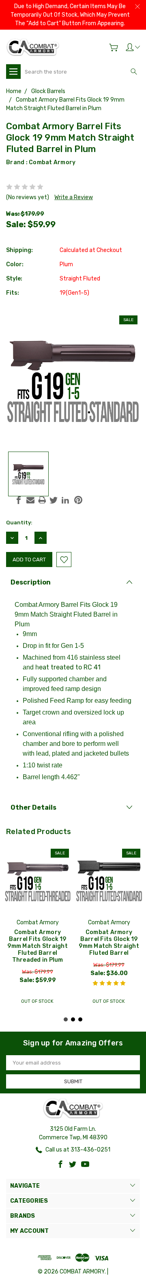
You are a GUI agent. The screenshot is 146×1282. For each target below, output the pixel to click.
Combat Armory (52, 162)
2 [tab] (73, 1019)
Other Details (33, 807)
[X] (53, 500)
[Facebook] (19, 500)
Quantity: (19, 522)
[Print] (42, 500)
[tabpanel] (37, 927)
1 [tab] (66, 1019)
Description (31, 582)
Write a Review (73, 197)
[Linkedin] (65, 500)
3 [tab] (80, 1019)
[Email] (30, 500)
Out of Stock (37, 1001)
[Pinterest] (78, 500)
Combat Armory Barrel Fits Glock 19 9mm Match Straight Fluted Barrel (109, 942)
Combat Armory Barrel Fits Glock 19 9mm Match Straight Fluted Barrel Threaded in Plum (37, 946)
